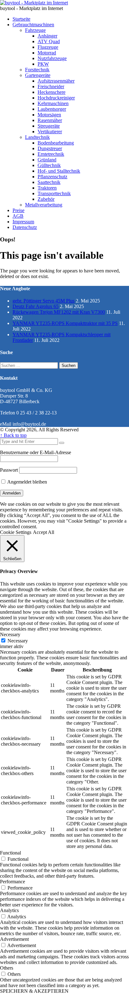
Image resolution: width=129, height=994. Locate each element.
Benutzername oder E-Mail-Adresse (35, 452)
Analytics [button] (9, 910)
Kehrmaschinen (53, 103)
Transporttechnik (54, 193)
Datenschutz (25, 227)
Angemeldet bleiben (26, 481)
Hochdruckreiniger (56, 97)
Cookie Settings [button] (15, 532)
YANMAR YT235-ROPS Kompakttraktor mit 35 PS (65, 323)
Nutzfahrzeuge (52, 58)
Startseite (21, 19)
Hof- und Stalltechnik (59, 171)
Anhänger (47, 35)
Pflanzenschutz (52, 176)
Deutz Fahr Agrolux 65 (36, 306)
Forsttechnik (37, 69)
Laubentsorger (52, 109)
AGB (18, 216)
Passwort (9, 470)
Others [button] (6, 968)
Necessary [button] (10, 634)
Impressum (23, 221)
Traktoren (47, 187)
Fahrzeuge (35, 30)
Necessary (18, 640)
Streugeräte (49, 126)
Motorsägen (49, 114)
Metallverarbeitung (43, 204)
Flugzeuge (48, 47)
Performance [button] (12, 881)
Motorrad (47, 52)
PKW (43, 64)
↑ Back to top (13, 435)
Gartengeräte (37, 75)
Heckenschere (51, 92)
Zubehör (46, 199)
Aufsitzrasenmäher (56, 81)
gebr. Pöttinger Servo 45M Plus (44, 300)
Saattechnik (49, 182)
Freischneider (51, 86)
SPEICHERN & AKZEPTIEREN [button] (34, 991)
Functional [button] (10, 852)
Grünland (47, 159)
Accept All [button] (43, 532)
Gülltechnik (49, 165)
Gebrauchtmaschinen (33, 24)
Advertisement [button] (14, 939)
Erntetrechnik (51, 154)
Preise (18, 210)
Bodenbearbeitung (56, 142)
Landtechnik (37, 137)
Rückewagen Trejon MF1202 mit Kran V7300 (59, 312)
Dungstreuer (50, 148)
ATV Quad (49, 41)
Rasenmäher (50, 120)
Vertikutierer (50, 131)
